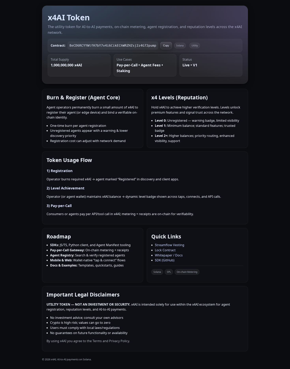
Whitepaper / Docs (169, 255)
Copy (166, 45)
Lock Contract (165, 250)
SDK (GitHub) (164, 260)
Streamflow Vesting (169, 245)
